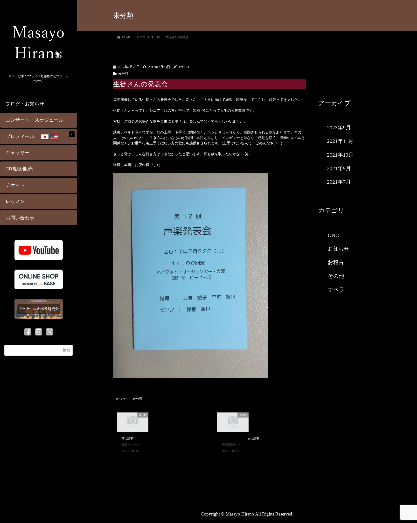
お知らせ (339, 249)
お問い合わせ (20, 217)
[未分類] (132, 422)
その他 (336, 276)
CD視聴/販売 (19, 168)
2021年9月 (339, 168)
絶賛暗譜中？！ (233, 444)
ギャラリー (18, 152)
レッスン (15, 201)
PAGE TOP (403, 503)
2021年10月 (340, 155)
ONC (333, 235)
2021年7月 (339, 182)
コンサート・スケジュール (34, 120)
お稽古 (336, 262)
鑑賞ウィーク (131, 444)
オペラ (336, 289)
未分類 (123, 74)
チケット (15, 185)
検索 (66, 350)
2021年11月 (340, 141)
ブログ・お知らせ (25, 103)
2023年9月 (339, 128)
